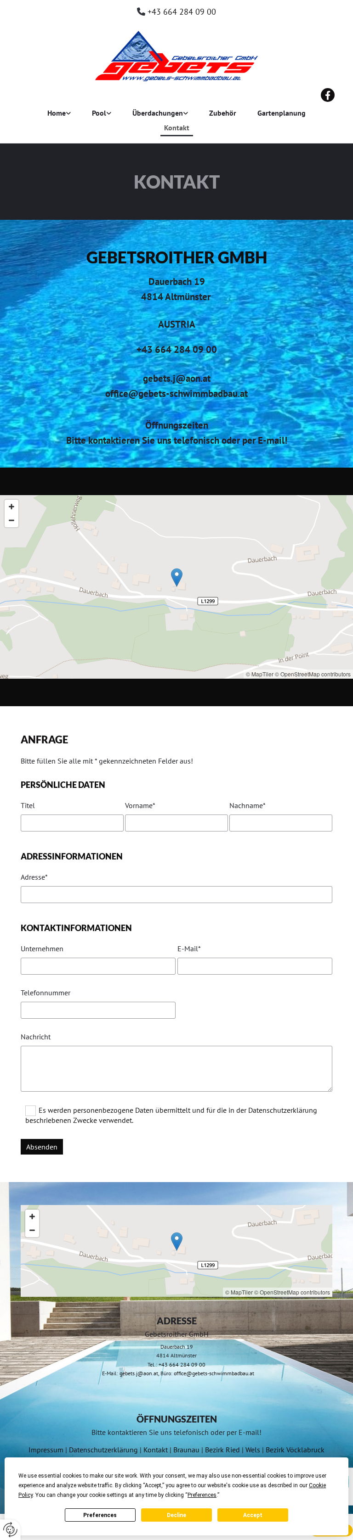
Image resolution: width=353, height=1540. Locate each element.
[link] (59, 113)
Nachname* (247, 805)
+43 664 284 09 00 (182, 11)
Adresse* (34, 877)
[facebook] (328, 95)
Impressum (45, 1449)
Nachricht (36, 1036)
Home (56, 112)
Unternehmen (42, 948)
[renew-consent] (10, 1529)
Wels (252, 1449)
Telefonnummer (45, 992)
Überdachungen (157, 112)
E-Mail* (189, 948)
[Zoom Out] (11, 520)
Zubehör (222, 112)
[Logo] (176, 56)
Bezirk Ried (222, 1449)
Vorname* (140, 805)
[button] (176, 577)
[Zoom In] (11, 506)
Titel (28, 805)
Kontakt (176, 127)
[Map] (176, 587)
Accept (252, 1515)
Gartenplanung (281, 112)
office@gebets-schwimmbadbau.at (214, 1373)
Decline (176, 1515)
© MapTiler (259, 674)
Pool (99, 112)
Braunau (186, 1449)
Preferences (100, 1515)
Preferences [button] (202, 1495)
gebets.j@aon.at (139, 1373)
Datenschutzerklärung (103, 1449)
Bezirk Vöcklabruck (295, 1449)
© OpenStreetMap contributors (313, 674)
